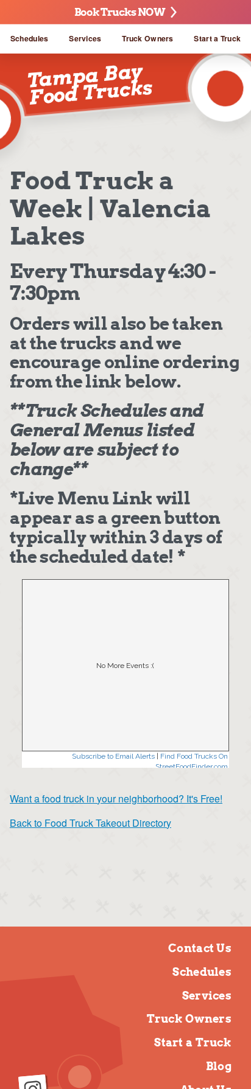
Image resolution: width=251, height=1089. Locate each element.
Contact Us (200, 948)
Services (85, 38)
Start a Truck (217, 38)
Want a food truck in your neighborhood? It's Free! (116, 798)
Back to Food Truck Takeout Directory (90, 823)
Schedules (29, 38)
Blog (219, 1066)
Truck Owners (147, 38)
